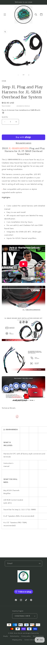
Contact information (30, 640)
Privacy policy (26, 636)
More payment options (23, 143)
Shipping (13, 106)
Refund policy (14, 636)
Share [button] (6, 540)
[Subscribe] (39, 563)
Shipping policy (17, 640)
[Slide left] (18, 75)
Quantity (5, 117)
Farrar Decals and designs (22, 633)
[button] (4, 14)
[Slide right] (28, 75)
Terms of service (38, 636)
